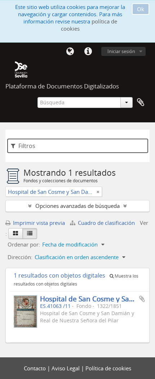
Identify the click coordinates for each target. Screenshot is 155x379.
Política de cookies (108, 368)
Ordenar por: (24, 244)
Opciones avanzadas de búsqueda (77, 205)
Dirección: (20, 257)
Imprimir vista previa (38, 222)
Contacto (35, 368)
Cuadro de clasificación (106, 222)
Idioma (70, 52)
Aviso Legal (66, 368)
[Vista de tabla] (29, 233)
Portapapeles (141, 102)
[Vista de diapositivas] (15, 233)
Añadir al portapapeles (142, 298)
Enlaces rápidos (88, 52)
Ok (140, 9)
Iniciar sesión (121, 51)
